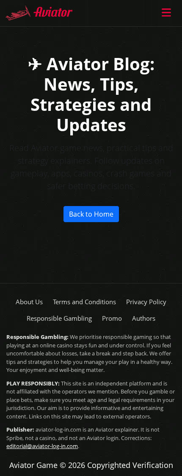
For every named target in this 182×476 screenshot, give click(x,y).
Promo (112, 318)
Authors (143, 318)
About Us (29, 301)
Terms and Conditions (84, 301)
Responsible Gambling (59, 318)
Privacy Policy (146, 301)
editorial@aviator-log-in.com (42, 446)
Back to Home (91, 214)
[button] (167, 13)
